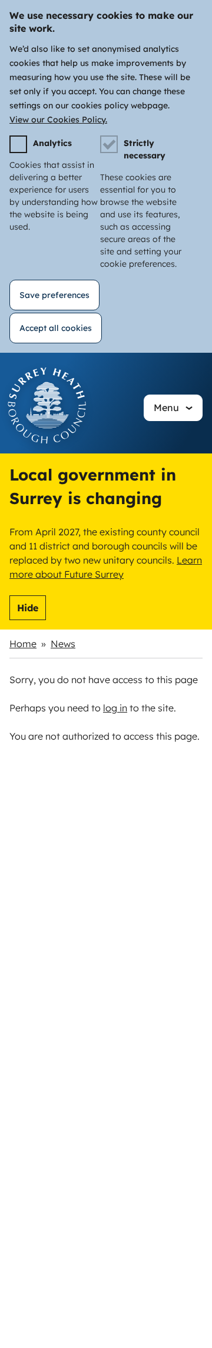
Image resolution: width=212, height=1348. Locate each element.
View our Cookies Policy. (58, 119)
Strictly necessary (144, 149)
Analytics (52, 143)
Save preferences (54, 295)
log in (115, 708)
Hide (27, 608)
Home (23, 644)
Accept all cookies (55, 328)
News (63, 644)
